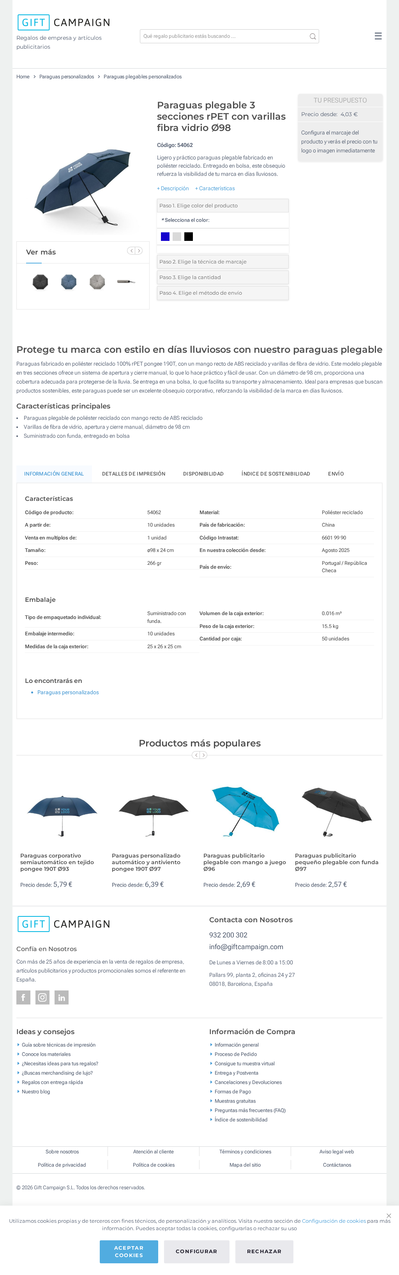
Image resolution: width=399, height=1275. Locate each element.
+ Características (215, 188)
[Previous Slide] (131, 251)
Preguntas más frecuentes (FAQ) (250, 1110)
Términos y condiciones (245, 1152)
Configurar (197, 1251)
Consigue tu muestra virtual (245, 1063)
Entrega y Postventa (236, 1073)
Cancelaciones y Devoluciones (248, 1082)
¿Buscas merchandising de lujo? (57, 1073)
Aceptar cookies (129, 1252)
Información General (54, 474)
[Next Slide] (139, 251)
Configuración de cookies (334, 1221)
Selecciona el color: (185, 220)
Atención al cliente (153, 1152)
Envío (336, 474)
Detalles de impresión (133, 474)
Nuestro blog (36, 1092)
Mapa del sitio (245, 1165)
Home (23, 77)
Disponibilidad (203, 474)
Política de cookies (154, 1165)
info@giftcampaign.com (246, 947)
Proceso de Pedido (236, 1054)
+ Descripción (173, 188)
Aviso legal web (337, 1152)
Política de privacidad (62, 1165)
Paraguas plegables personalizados (143, 77)
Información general (237, 1045)
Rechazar (264, 1251)
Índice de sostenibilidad (276, 474)
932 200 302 (228, 935)
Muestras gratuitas (235, 1101)
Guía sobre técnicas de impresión (58, 1045)
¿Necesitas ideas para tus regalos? (60, 1063)
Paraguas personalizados (66, 77)
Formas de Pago (233, 1092)
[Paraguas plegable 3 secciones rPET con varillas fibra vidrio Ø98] (83, 168)
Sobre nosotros (62, 1152)
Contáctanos (337, 1165)
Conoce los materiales (46, 1054)
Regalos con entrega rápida (52, 1082)
